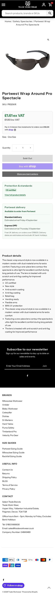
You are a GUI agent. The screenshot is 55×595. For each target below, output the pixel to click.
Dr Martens (7, 420)
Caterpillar (7, 412)
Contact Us (7, 469)
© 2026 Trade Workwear (11, 592)
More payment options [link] (27, 174)
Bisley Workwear (10, 408)
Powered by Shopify (30, 592)
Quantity (6, 148)
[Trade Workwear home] (27, 4)
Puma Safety (8, 427)
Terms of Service (9, 485)
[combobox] (24, 13)
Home (8, 21)
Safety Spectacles (22, 21)
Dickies (5, 416)
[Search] (49, 13)
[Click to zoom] (48, 39)
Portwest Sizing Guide (12, 448)
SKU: (4, 104)
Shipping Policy (9, 477)
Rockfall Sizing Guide (12, 456)
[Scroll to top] (49, 587)
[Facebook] (27, 376)
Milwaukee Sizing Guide (13, 452)
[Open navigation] (5, 5)
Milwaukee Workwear (12, 401)
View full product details (15, 195)
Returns (6, 473)
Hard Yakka (7, 424)
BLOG (5, 481)
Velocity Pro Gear (10, 435)
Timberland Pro (9, 431)
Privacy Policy (8, 489)
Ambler (5, 405)
